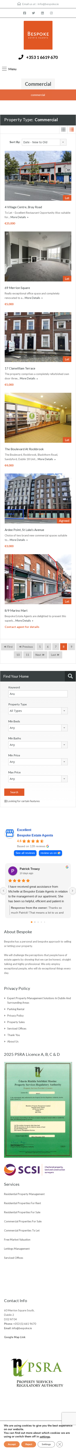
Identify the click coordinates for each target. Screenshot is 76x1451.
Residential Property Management (24, 1194)
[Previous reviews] (3, 890)
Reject (28, 1444)
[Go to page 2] (38, 922)
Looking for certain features (23, 801)
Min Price (14, 755)
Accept (12, 1444)
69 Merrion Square (17, 288)
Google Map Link (14, 1337)
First (10, 646)
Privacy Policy (15, 1015)
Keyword (14, 687)
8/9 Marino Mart (16, 610)
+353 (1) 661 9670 (24, 1323)
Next (38, 654)
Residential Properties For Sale (22, 1212)
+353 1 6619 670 (42, 57)
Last (53, 654)
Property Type (17, 704)
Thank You (13, 1035)
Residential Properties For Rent (22, 1203)
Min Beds (14, 721)
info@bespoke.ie (48, 4)
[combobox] (44, 142)
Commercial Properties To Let (22, 1230)
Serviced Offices (16, 1028)
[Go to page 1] (34, 922)
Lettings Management (17, 1248)
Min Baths (14, 738)
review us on (49, 852)
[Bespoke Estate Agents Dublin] (38, 36)
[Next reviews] (72, 890)
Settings (46, 1444)
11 (27, 654)
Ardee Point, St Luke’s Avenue (24, 530)
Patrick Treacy (30, 868)
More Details (19, 217)
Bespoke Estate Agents (35, 835)
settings (45, 1437)
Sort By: (15, 142)
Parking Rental (15, 1009)
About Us (12, 1041)
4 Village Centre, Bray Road (23, 207)
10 (18, 654)
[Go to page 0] (31, 922)
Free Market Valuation (17, 1239)
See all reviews (25, 852)
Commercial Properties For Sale (23, 1221)
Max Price (14, 772)
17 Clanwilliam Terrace (20, 368)
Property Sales (16, 1022)
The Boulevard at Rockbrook (24, 449)
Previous (27, 646)
